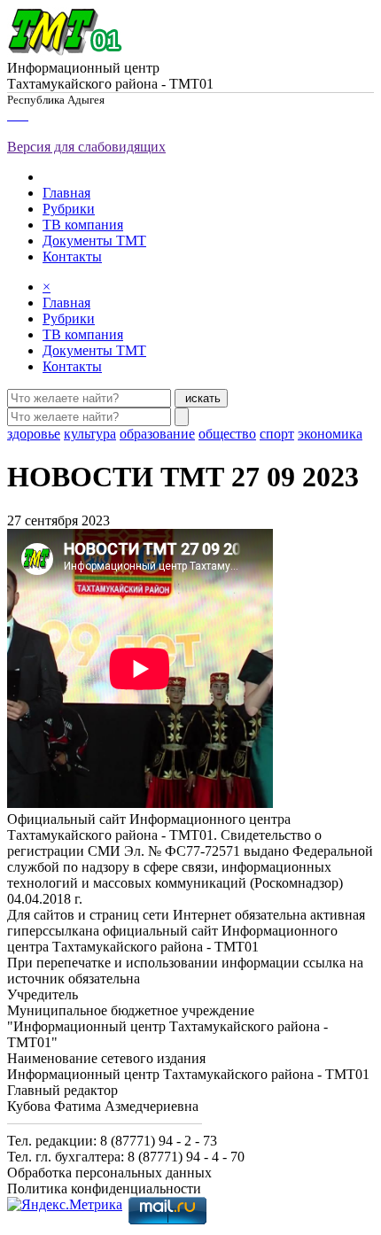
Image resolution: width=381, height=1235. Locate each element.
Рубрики (69, 208)
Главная (66, 192)
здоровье (33, 433)
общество (227, 433)
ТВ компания (83, 224)
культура (90, 433)
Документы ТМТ (94, 240)
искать (201, 398)
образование (157, 433)
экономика (330, 433)
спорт (277, 433)
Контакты (72, 256)
